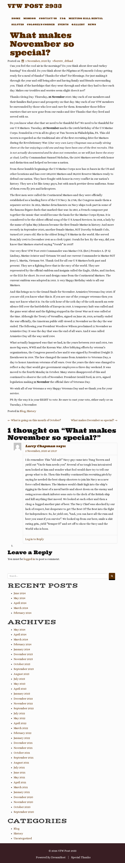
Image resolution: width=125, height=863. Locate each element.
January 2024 (22, 649)
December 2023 (23, 654)
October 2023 (22, 664)
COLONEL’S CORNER (41, 24)
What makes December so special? (94, 420)
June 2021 (19, 772)
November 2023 (23, 659)
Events (63, 24)
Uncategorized (23, 838)
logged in (29, 559)
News (92, 24)
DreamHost (58, 857)
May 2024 (19, 598)
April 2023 (20, 688)
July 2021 (19, 767)
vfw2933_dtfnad (62, 60)
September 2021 (24, 757)
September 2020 (24, 811)
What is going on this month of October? (34, 420)
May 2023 (19, 683)
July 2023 (19, 678)
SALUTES (17, 24)
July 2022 (19, 713)
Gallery (78, 24)
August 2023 (21, 674)
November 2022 (23, 703)
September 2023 (24, 669)
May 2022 (19, 718)
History (31, 411)
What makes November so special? (42, 43)
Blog (22, 411)
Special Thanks (81, 857)
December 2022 (23, 698)
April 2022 (20, 723)
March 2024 (21, 608)
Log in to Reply (34, 539)
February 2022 (22, 733)
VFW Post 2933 (35, 5)
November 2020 (23, 802)
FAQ (63, 18)
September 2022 (24, 708)
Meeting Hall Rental (86, 18)
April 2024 (20, 603)
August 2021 (21, 762)
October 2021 (22, 752)
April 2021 (20, 782)
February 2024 (22, 612)
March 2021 (21, 787)
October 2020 (22, 807)
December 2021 (23, 742)
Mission (29, 18)
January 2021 (22, 792)
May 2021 (19, 777)
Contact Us (48, 18)
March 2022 (21, 728)
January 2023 (22, 693)
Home (15, 18)
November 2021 (23, 747)
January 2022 (22, 738)
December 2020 (23, 797)
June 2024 (20, 593)
